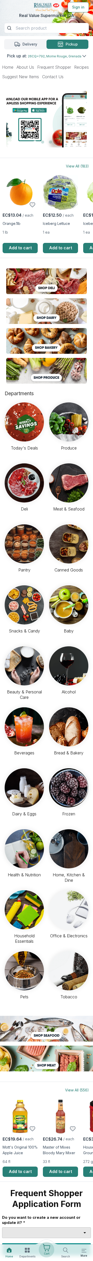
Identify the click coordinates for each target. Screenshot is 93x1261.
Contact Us (53, 76)
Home (7, 67)
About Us (25, 67)
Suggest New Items (20, 76)
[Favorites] (32, 205)
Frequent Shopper (54, 67)
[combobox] (46, 1232)
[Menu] (84, 1251)
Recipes (81, 67)
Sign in (78, 7)
